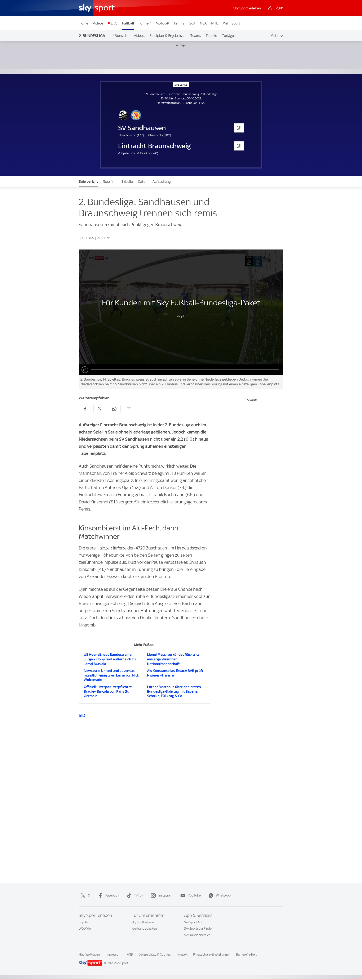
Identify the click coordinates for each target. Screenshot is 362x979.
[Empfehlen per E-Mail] (129, 409)
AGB (130, 954)
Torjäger (228, 35)
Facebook (112, 895)
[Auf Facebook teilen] (85, 409)
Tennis (179, 23)
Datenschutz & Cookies (154, 954)
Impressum (113, 954)
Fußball (128, 23)
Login (181, 315)
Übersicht (121, 35)
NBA (203, 23)
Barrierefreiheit (246, 954)
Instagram (165, 895)
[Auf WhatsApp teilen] (114, 409)
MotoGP (162, 23)
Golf (192, 23)
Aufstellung (162, 181)
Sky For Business (143, 922)
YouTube (194, 895)
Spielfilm (109, 181)
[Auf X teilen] (99, 409)
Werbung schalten (144, 928)
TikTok (138, 895)
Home (83, 23)
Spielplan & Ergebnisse (167, 35)
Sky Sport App (193, 922)
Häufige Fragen (89, 954)
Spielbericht (88, 181)
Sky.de (83, 922)
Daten (142, 181)
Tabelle (211, 35)
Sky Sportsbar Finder (198, 928)
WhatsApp (223, 895)
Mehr (274, 35)
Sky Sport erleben (247, 8)
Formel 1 (144, 23)
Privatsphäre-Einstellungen (211, 954)
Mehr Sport (231, 23)
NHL (214, 23)
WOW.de (85, 928)
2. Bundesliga (92, 35)
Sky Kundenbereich (197, 935)
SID (82, 715)
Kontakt (181, 954)
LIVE (114, 23)
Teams (195, 35)
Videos (98, 23)
